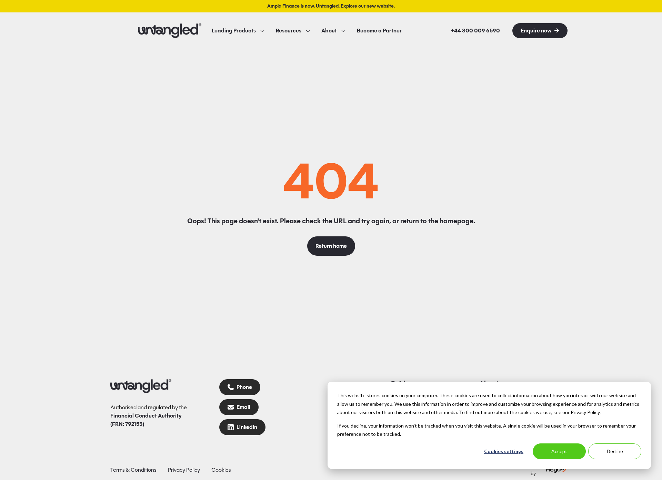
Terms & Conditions (133, 470)
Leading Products (234, 31)
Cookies (221, 470)
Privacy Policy (184, 470)
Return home (331, 246)
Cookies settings (503, 451)
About (329, 31)
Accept (559, 451)
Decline (615, 451)
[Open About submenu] (343, 31)
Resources (288, 31)
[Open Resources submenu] (308, 31)
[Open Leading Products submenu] (262, 31)
